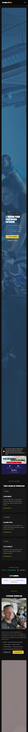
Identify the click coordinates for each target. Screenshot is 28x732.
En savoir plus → (7, 508)
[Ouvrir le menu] (25, 2)
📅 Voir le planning (12, 236)
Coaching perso (18, 652)
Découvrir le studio (12, 240)
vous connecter (12, 580)
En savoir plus (6, 652)
